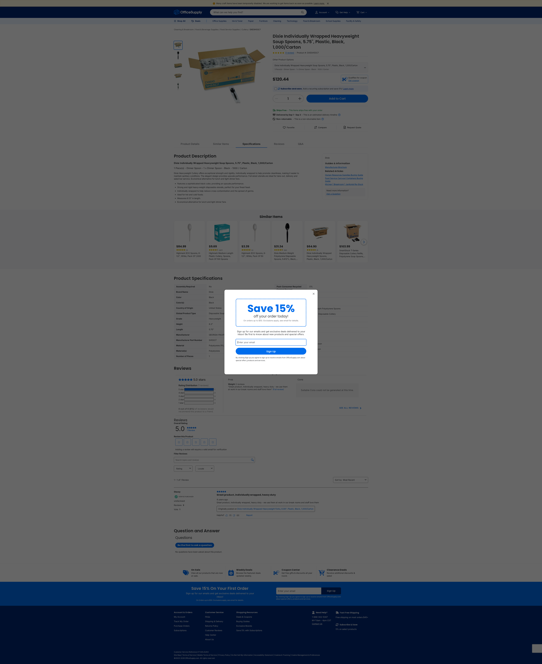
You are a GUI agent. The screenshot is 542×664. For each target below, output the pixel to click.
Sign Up (271, 351)
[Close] (313, 293)
